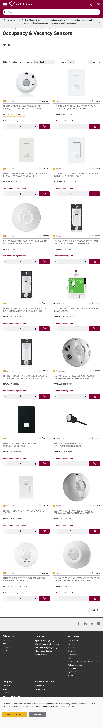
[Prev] (86, 62)
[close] (99, 22)
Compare (46, 101)
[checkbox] (40, 101)
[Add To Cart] (44, 126)
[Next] (99, 62)
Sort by (29, 62)
